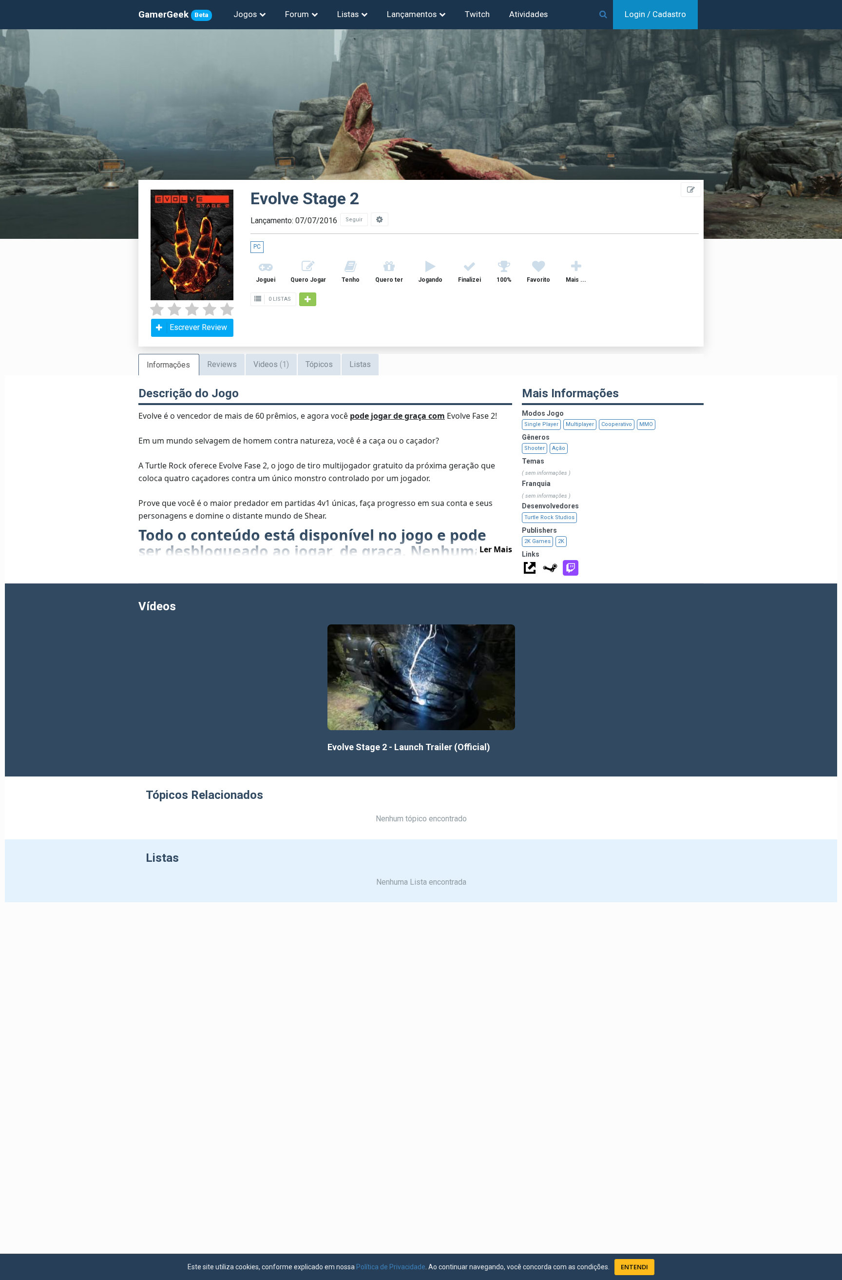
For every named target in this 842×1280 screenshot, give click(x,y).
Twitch (477, 14)
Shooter (534, 448)
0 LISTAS (279, 299)
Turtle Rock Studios (549, 517)
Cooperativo (616, 424)
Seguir (354, 219)
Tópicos (319, 364)
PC (257, 246)
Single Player (541, 424)
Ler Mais (495, 549)
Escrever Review (198, 327)
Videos (271, 364)
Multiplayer (580, 424)
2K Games (537, 541)
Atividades (528, 14)
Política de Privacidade (390, 1267)
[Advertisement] (783, 219)
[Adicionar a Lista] (307, 299)
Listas (348, 14)
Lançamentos (412, 14)
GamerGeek (173, 14)
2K (561, 541)
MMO (646, 424)
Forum (297, 14)
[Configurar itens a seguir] (379, 219)
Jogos (245, 14)
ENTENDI (634, 1266)
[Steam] (550, 568)
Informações (168, 364)
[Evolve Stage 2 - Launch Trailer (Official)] (421, 677)
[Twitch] (570, 568)
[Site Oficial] (529, 568)
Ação (558, 448)
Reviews (222, 364)
